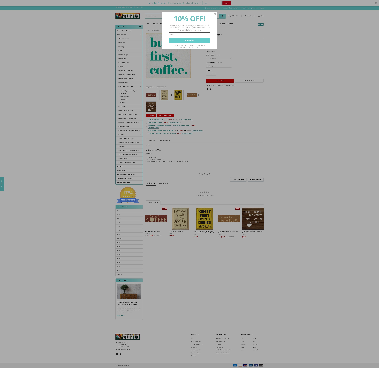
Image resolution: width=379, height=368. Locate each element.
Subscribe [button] (189, 40)
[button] (215, 14)
